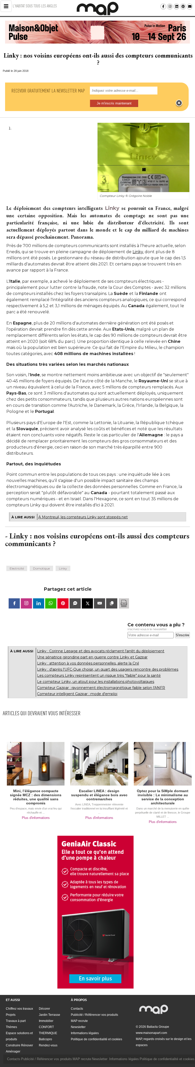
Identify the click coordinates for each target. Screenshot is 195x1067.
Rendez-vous (48, 1045)
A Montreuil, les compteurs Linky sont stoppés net (83, 517)
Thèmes (11, 1027)
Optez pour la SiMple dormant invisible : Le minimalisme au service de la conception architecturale (162, 797)
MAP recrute (79, 1021)
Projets (10, 1015)
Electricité (17, 568)
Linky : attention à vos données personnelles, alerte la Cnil (88, 663)
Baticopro (45, 1039)
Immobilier (46, 1021)
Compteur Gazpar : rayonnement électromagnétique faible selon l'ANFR (101, 687)
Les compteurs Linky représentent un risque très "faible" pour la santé (99, 675)
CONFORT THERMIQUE (48, 1030)
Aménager (13, 1051)
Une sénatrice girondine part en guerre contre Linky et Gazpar (92, 657)
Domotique (41, 568)
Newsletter (78, 1027)
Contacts (77, 1008)
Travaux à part (16, 1021)
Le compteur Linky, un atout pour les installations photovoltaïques (95, 681)
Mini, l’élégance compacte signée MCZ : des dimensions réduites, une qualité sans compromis (35, 797)
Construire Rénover (19, 1045)
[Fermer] (179, 103)
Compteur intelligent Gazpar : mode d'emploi (77, 694)
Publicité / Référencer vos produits (94, 1015)
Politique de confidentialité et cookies (96, 1039)
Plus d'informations (36, 818)
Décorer (44, 1008)
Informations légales (85, 1033)
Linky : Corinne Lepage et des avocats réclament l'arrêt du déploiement (100, 651)
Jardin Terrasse (49, 1015)
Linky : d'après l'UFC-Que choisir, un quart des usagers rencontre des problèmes (107, 669)
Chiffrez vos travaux (19, 1008)
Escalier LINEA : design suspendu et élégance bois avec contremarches (99, 795)
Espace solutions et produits (19, 1036)
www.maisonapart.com (151, 1033)
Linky (112, 208)
